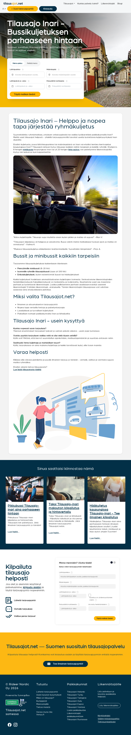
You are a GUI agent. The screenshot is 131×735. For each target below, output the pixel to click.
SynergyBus (24, 695)
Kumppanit (41, 701)
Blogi (119, 3)
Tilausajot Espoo (75, 704)
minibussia (28, 149)
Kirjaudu (48, 8)
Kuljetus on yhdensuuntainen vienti (100, 599)
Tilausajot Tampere (76, 698)
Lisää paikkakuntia (76, 710)
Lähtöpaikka (65, 572)
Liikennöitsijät (108, 3)
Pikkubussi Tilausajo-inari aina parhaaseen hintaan (24, 509)
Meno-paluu (17, 63)
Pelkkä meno (32, 63)
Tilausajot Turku (75, 695)
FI (3, 9)
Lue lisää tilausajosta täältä (27, 369)
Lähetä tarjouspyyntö (47, 692)
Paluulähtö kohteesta (69, 604)
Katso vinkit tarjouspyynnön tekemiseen (75, 567)
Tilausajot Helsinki (76, 692)
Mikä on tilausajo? (45, 698)
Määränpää (65, 582)
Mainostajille (42, 704)
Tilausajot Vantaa (76, 707)
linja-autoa (73, 149)
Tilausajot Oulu (74, 701)
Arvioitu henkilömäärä (98, 604)
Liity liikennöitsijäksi (109, 705)
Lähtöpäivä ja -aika (68, 592)
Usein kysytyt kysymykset (49, 695)
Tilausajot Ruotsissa (77, 719)
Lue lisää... (14, 532)
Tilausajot (68, 3)
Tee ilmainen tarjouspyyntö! (69, 663)
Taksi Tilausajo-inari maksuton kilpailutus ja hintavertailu (64, 507)
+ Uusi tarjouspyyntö (22, 8)
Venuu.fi (40, 714)
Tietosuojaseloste (107, 722)
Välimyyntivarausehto (108, 719)
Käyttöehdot (104, 715)
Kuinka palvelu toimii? (88, 3)
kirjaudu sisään (32, 587)
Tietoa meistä (43, 707)
